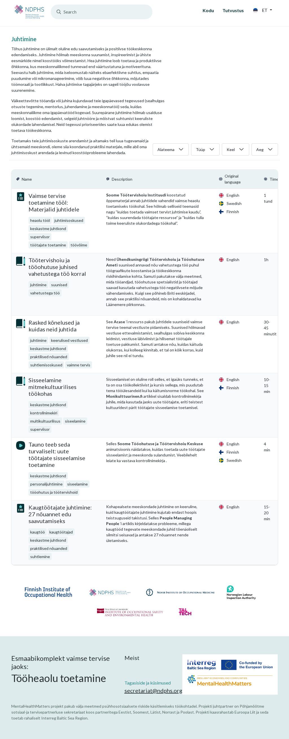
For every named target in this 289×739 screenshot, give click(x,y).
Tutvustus (233, 10)
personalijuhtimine (46, 484)
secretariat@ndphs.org (153, 690)
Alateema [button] (165, 149)
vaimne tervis (78, 364)
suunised (59, 284)
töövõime (79, 244)
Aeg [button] (260, 149)
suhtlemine (40, 556)
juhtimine (38, 284)
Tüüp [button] (200, 149)
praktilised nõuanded (48, 356)
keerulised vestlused (69, 340)
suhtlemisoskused (46, 364)
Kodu (208, 10)
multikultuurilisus (45, 421)
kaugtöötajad (61, 532)
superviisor (40, 236)
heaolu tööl (40, 220)
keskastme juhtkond (48, 228)
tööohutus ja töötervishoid (54, 492)
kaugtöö (37, 532)
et (264, 10)
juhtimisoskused (68, 220)
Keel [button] (231, 149)
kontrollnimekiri (43, 412)
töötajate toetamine (48, 244)
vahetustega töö (45, 292)
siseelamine (75, 421)
